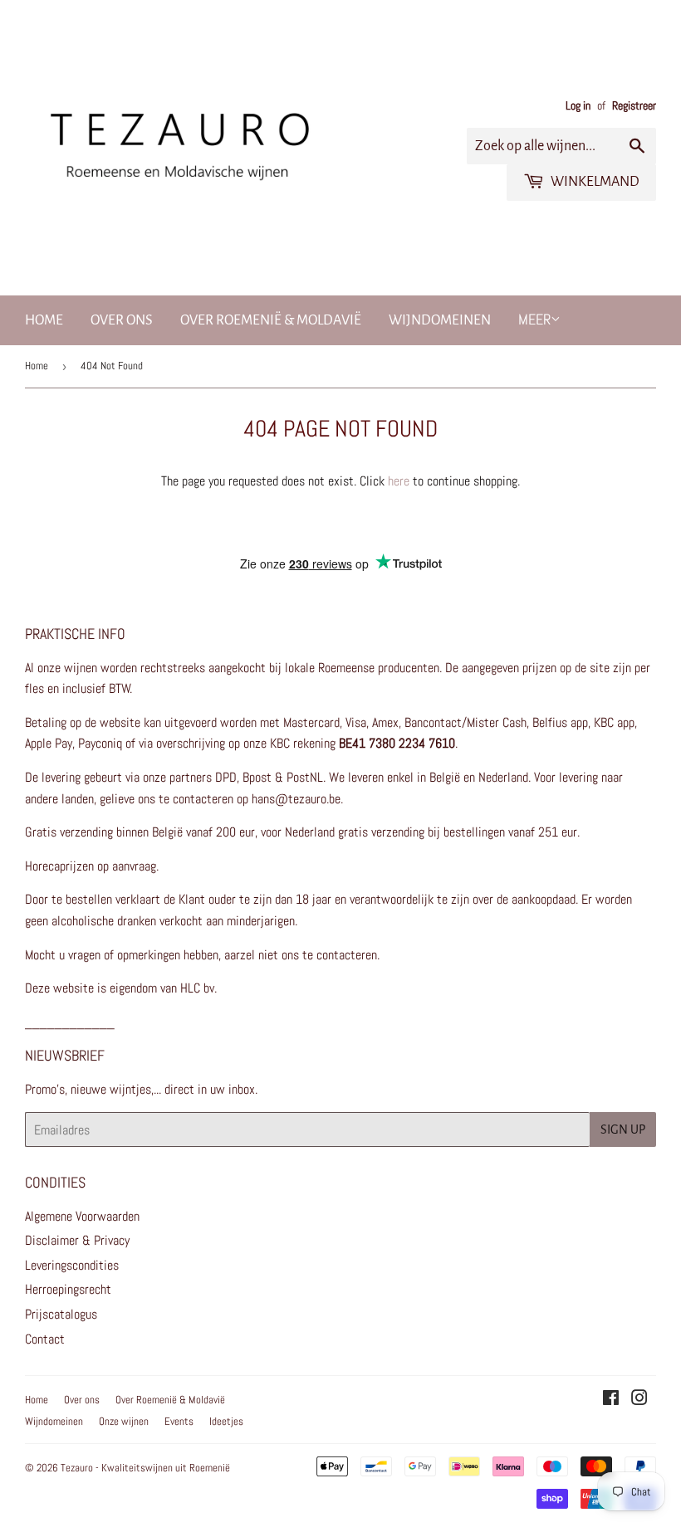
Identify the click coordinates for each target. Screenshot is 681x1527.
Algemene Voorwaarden (82, 1216)
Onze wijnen (124, 1421)
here (398, 481)
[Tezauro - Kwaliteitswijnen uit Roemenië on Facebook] (611, 1399)
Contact (45, 1339)
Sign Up (622, 1129)
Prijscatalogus (61, 1314)
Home (44, 320)
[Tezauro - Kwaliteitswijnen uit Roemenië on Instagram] (639, 1399)
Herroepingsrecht (68, 1289)
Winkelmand (593, 181)
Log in (578, 106)
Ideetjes (226, 1421)
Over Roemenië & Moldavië (270, 320)
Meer (534, 319)
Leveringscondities (72, 1265)
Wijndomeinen (440, 320)
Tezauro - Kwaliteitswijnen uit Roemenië (145, 1468)
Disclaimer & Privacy (77, 1240)
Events (179, 1421)
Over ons (122, 320)
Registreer (634, 106)
